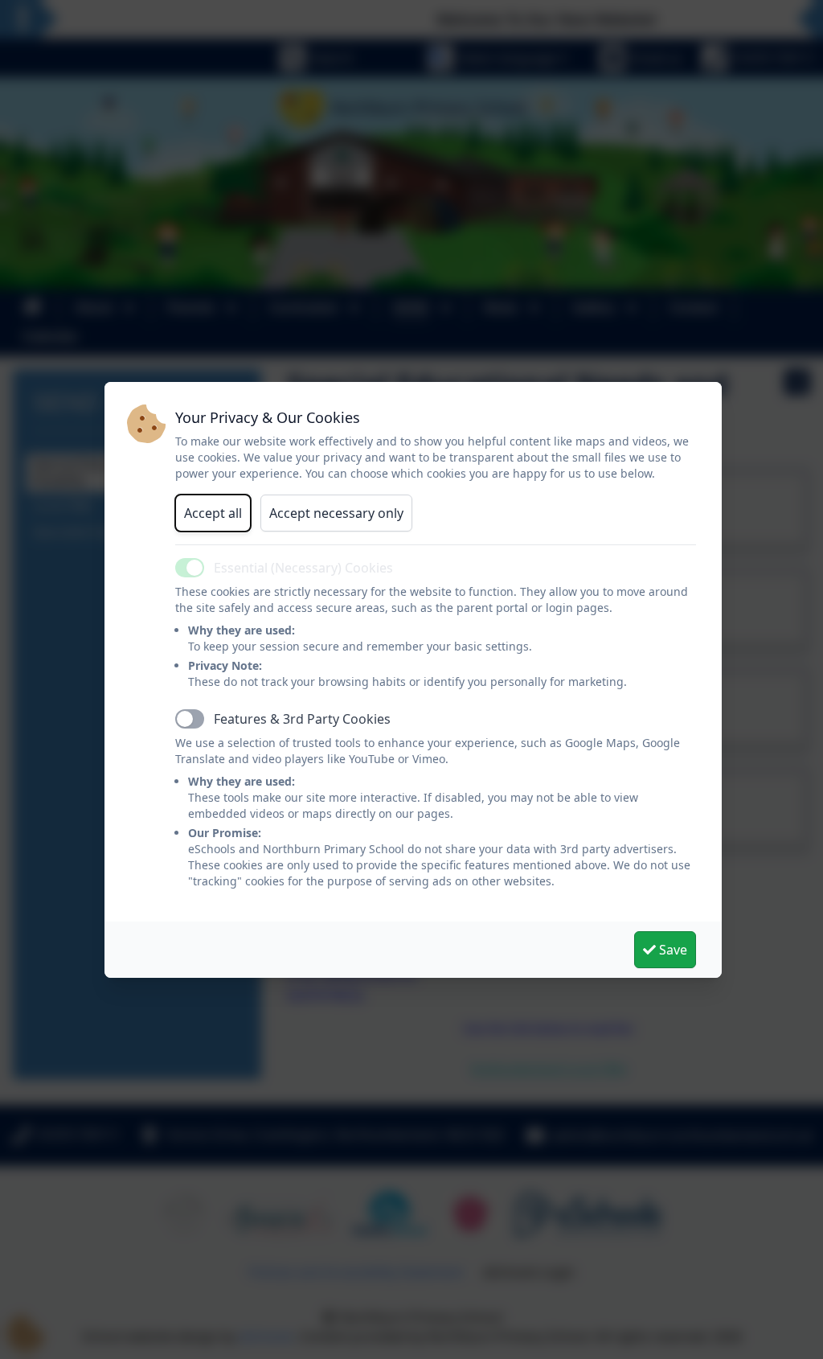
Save (671, 950)
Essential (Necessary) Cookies (303, 568)
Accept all (213, 513)
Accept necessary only (336, 513)
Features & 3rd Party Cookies (302, 719)
